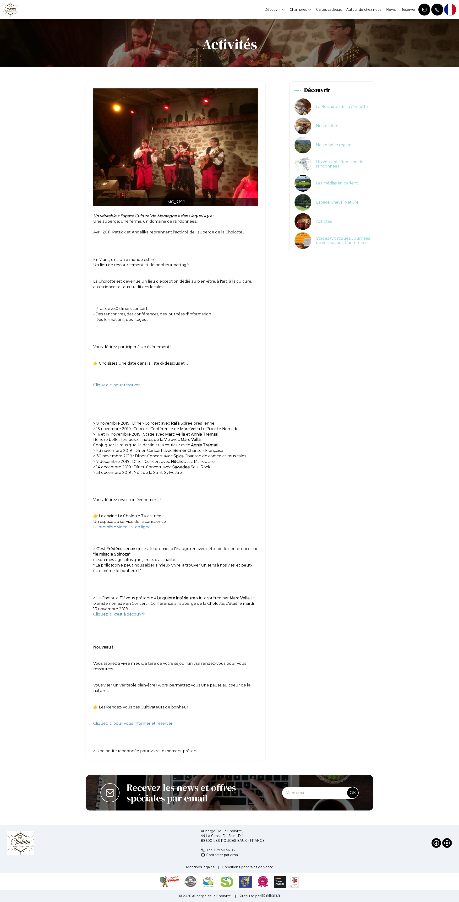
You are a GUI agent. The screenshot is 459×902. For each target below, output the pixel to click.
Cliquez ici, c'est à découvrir (119, 614)
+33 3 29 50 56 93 (220, 850)
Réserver (407, 9)
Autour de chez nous (363, 9)
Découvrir (273, 9)
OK (353, 792)
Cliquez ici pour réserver (116, 385)
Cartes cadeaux (329, 9)
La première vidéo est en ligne (122, 527)
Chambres (299, 9)
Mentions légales (200, 867)
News (391, 9)
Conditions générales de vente (247, 867)
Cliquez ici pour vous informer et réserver (133, 723)
